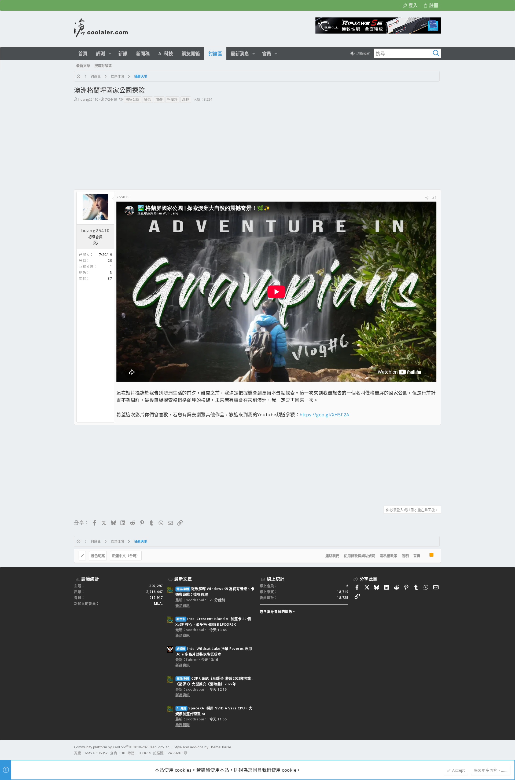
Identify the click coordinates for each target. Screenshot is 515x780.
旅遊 (159, 99)
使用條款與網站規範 (359, 555)
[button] (110, 54)
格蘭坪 (172, 99)
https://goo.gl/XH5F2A (325, 414)
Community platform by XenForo (122, 747)
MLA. (158, 603)
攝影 (147, 99)
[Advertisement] (257, 143)
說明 (405, 555)
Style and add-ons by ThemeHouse (202, 747)
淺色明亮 (98, 555)
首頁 (416, 555)
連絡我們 (332, 555)
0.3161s (145, 752)
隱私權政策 (388, 555)
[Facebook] (438, 750)
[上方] (424, 555)
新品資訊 (182, 605)
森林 (185, 99)
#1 (434, 197)
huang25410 (88, 99)
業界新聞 (182, 724)
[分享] (426, 197)
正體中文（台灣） (126, 555)
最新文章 (183, 579)
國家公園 (132, 99)
